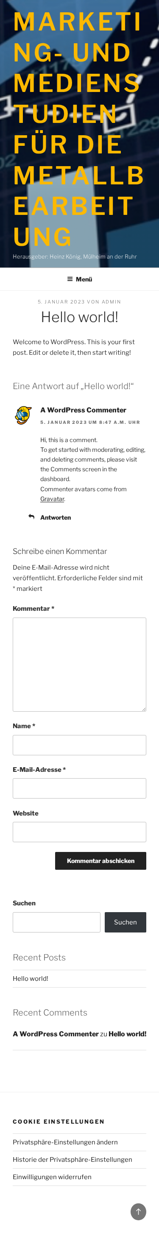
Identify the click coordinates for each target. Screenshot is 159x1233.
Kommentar (33, 608)
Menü (84, 279)
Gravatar (52, 498)
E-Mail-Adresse (39, 770)
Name (24, 726)
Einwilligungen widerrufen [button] (52, 1177)
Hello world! (30, 979)
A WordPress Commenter (83, 410)
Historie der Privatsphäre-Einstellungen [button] (72, 1159)
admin (112, 302)
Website (26, 813)
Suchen (24, 903)
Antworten (55, 517)
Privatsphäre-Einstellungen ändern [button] (65, 1142)
